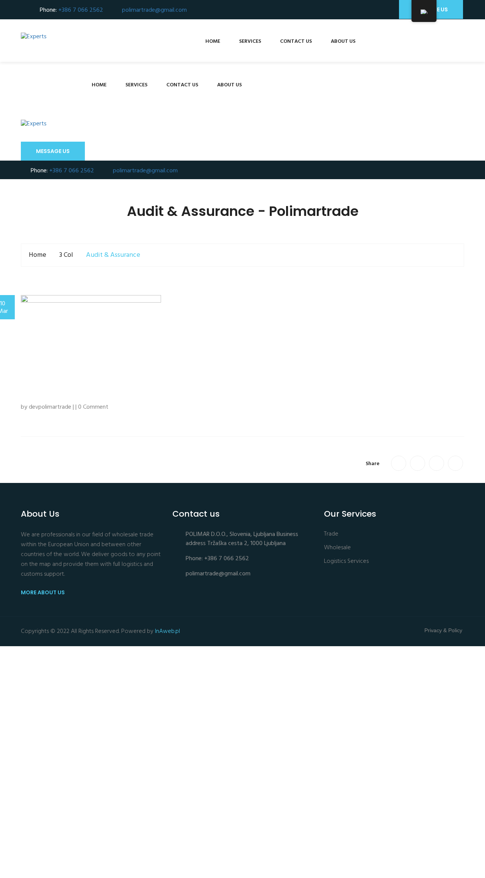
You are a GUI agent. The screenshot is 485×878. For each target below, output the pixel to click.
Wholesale (337, 548)
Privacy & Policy (443, 630)
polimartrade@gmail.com (154, 10)
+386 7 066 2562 (80, 10)
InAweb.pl (167, 631)
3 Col (66, 255)
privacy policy (78, 860)
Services (250, 41)
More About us (43, 592)
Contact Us (296, 41)
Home (212, 41)
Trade (331, 534)
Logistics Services (346, 561)
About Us (343, 41)
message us (53, 151)
